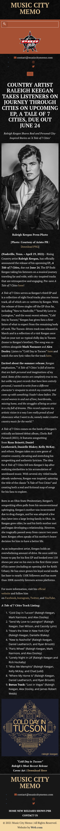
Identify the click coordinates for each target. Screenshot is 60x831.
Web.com (37, 827)
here (20, 285)
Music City (30, 5)
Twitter (34, 598)
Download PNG (29, 246)
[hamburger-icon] (30, 74)
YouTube (50, 598)
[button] (4, 24)
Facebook (10, 598)
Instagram (23, 598)
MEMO (30, 785)
